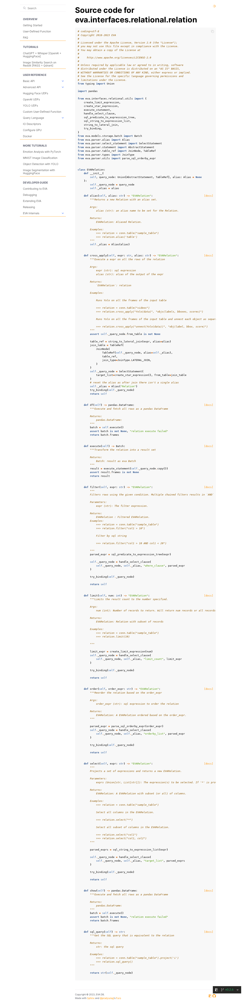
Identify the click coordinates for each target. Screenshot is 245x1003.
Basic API (29, 81)
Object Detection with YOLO (40, 164)
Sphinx (91, 998)
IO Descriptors (32, 123)
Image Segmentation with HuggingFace (39, 171)
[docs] (208, 195)
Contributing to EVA (35, 188)
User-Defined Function (37, 31)
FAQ (25, 37)
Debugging (30, 194)
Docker (27, 136)
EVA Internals (31, 213)
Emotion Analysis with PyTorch (42, 151)
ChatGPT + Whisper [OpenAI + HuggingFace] (42, 55)
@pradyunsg (107, 998)
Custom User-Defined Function (42, 111)
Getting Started (32, 25)
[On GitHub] (214, 996)
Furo (118, 998)
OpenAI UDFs (31, 99)
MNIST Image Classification (40, 157)
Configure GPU (32, 130)
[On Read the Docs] (210, 996)
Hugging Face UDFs (35, 93)
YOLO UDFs (30, 105)
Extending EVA (32, 201)
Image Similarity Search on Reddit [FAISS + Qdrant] (39, 64)
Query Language (33, 117)
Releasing (29, 207)
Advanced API (32, 87)
